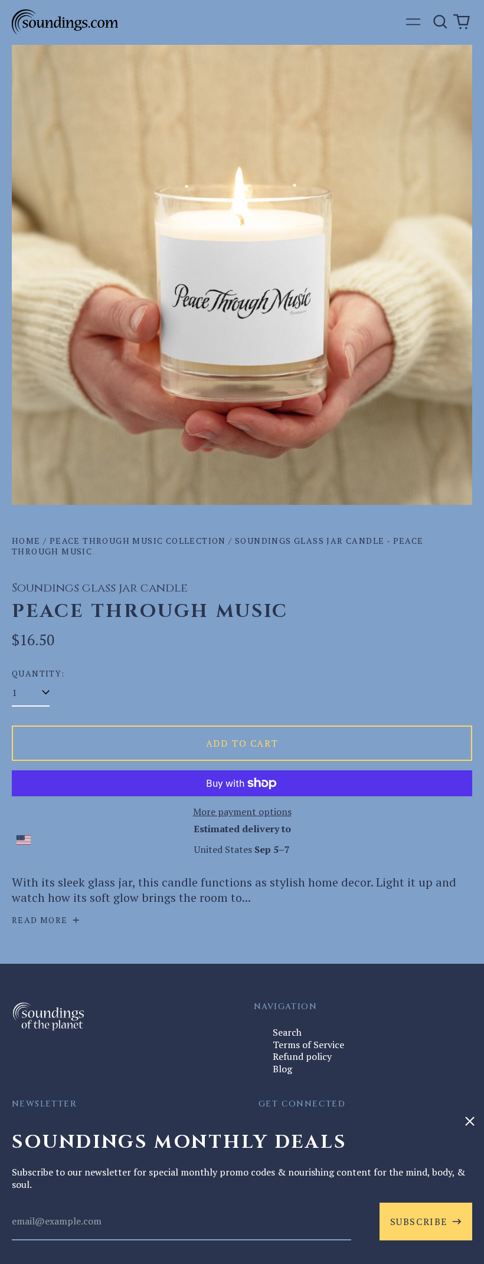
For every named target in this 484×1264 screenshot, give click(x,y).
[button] (440, 21)
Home (26, 540)
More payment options (242, 812)
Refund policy (302, 1056)
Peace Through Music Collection (138, 540)
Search (287, 1032)
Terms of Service (308, 1044)
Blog (282, 1068)
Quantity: (38, 673)
